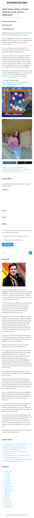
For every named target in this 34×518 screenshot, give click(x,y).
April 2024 (7, 478)
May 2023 (7, 497)
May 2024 (7, 477)
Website (4, 224)
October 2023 (8, 488)
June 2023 (7, 495)
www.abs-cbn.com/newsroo (12, 84)
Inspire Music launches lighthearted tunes (14, 167)
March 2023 (7, 501)
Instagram (17, 76)
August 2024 (7, 471)
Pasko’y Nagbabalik (23, 35)
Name (4, 210)
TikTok (24, 76)
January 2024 (8, 484)
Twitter (12, 76)
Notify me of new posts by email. (13, 240)
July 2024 (7, 473)
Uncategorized (18, 17)
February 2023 (8, 503)
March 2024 (7, 480)
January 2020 (8, 507)
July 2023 (7, 494)
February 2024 (8, 482)
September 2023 (9, 490)
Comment (5, 189)
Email (4, 217)
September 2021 (9, 505)
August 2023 (7, 492)
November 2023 (8, 486)
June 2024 (7, 475)
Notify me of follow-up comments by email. (16, 236)
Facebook (6, 76)
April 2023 (7, 499)
